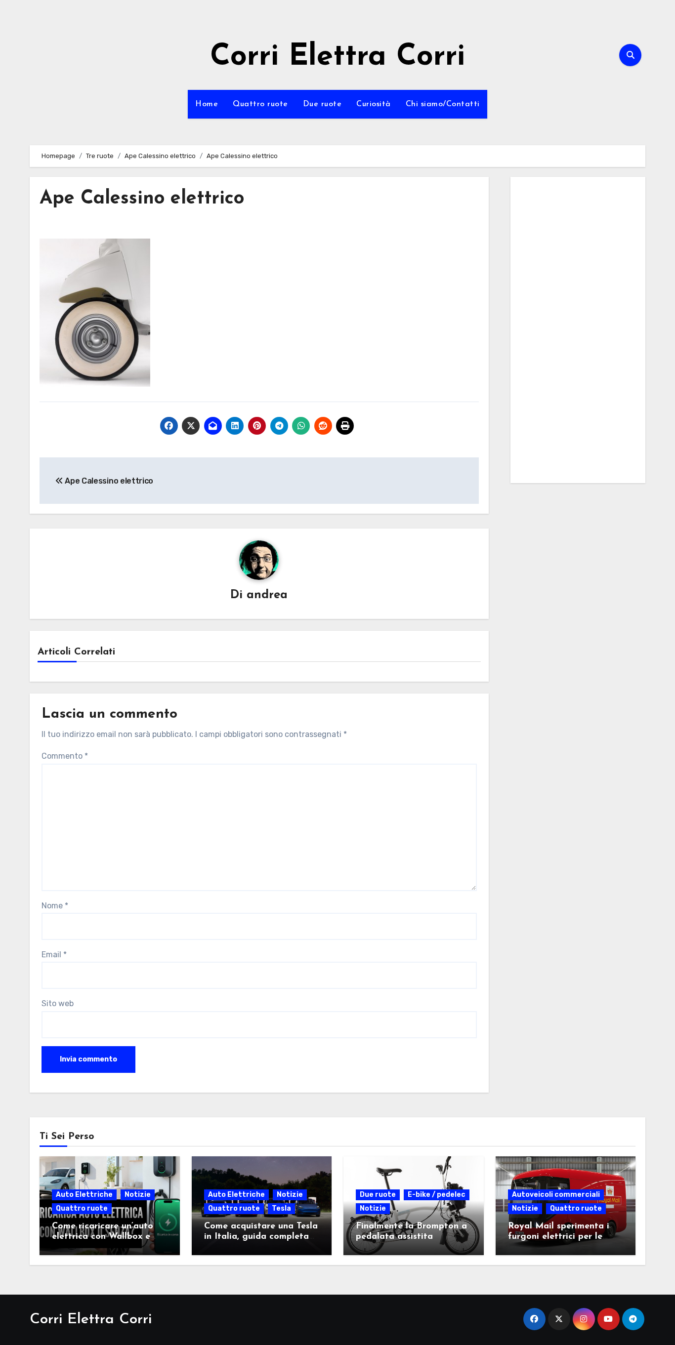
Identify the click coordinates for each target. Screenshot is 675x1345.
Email (54, 954)
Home (206, 104)
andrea (267, 595)
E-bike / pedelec (436, 1194)
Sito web (58, 1003)
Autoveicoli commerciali (556, 1194)
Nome (55, 905)
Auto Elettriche (84, 1194)
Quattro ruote (260, 104)
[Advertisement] (579, 332)
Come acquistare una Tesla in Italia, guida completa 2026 (261, 1237)
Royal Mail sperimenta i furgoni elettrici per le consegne (558, 1237)
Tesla (281, 1208)
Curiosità (373, 104)
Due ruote (322, 104)
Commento (65, 756)
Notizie (138, 1194)
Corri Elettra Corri (337, 57)
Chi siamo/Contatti (443, 104)
